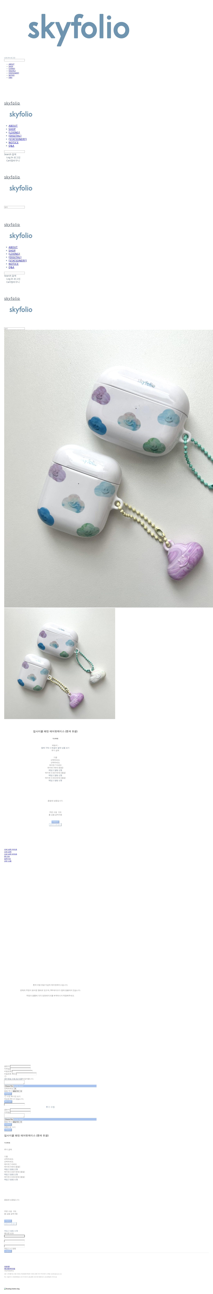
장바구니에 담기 (10, 1224)
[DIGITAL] (12, 71)
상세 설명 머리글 (10, 849)
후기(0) (7, 856)
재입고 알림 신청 (55, 770)
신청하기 (8, 1251)
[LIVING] (12, 68)
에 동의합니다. (19, 1079)
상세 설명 (8, 852)
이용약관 (7, 1266)
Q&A (10, 77)
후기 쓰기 (8, 1102)
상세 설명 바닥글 (10, 854)
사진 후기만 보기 (14, 1096)
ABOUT (11, 64)
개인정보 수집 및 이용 (13, 1079)
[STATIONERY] (14, 73)
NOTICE (11, 75)
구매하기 (8, 1130)
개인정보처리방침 (9, 1269)
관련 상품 (8, 861)
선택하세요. (55, 760)
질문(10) (7, 859)
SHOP (11, 66)
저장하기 (8, 1094)
